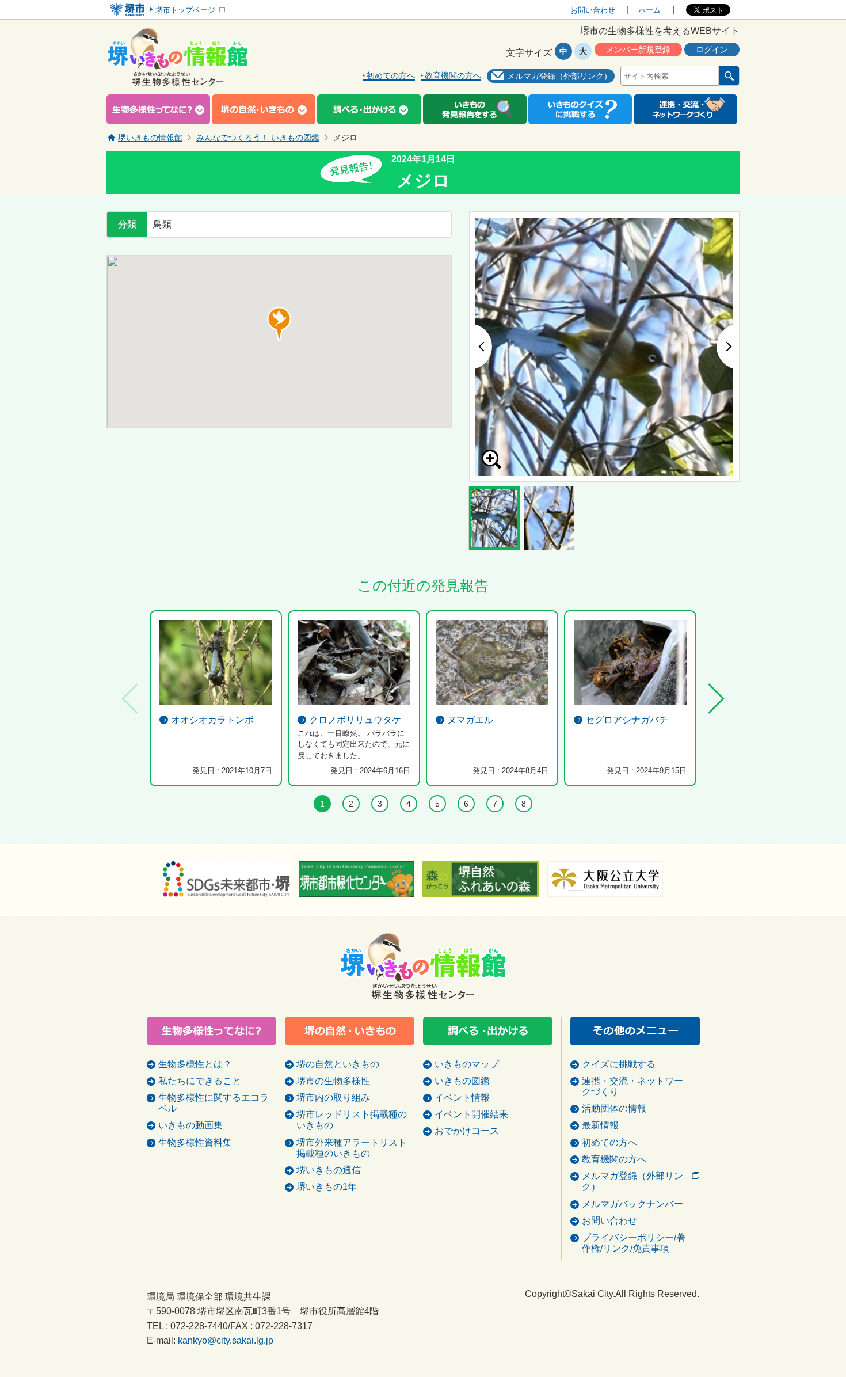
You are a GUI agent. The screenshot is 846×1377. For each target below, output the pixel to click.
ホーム (649, 10)
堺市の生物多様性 (333, 1081)
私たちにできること (199, 1081)
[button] (279, 324)
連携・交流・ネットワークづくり (632, 1086)
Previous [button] (480, 347)
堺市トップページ (185, 10)
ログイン (712, 49)
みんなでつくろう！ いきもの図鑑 (257, 137)
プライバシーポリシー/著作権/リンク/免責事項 (633, 1243)
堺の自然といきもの (337, 1064)
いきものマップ (467, 1064)
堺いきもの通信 (328, 1170)
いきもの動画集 (190, 1125)
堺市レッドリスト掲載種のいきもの (351, 1119)
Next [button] (728, 347)
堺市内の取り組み (333, 1097)
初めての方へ (391, 75)
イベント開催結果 (471, 1114)
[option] (604, 346)
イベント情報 (462, 1097)
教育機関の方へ (453, 75)
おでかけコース (467, 1131)
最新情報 (600, 1125)
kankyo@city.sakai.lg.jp (225, 1340)
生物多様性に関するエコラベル (213, 1103)
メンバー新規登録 (638, 49)
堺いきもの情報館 (150, 137)
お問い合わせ (592, 10)
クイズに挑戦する (619, 1064)
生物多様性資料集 (195, 1142)
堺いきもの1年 (326, 1187)
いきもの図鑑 (462, 1081)
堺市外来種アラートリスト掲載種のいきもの (351, 1148)
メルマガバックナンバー (632, 1204)
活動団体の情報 (614, 1108)
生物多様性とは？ (195, 1064)
